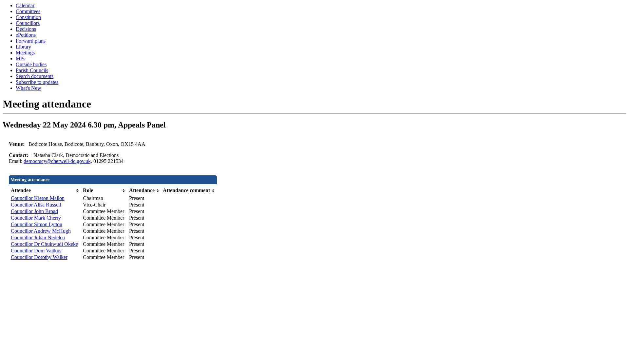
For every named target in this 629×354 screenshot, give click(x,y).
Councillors (28, 23)
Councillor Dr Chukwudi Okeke (44, 244)
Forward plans (31, 41)
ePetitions (26, 35)
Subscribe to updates (37, 82)
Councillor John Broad (34, 211)
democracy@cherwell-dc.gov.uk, (58, 161)
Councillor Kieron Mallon (38, 198)
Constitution (28, 17)
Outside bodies (31, 64)
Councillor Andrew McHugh (41, 231)
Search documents (34, 76)
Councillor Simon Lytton (36, 224)
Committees (28, 11)
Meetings (25, 52)
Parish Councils (32, 70)
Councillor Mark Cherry (36, 218)
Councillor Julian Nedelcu (38, 237)
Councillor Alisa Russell (36, 204)
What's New (28, 88)
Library (23, 46)
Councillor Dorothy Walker (39, 257)
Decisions (26, 29)
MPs (20, 58)
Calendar (25, 5)
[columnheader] (45, 190)
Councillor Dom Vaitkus (36, 250)
